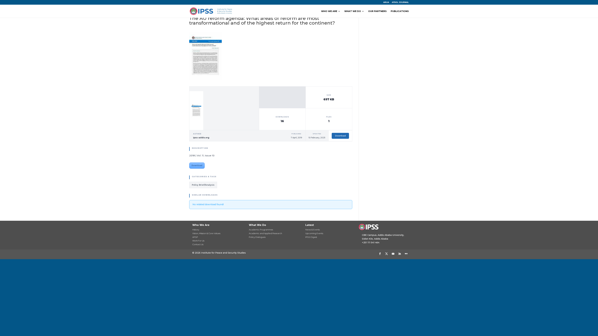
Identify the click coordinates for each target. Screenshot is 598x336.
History (195, 229)
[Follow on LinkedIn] (399, 253)
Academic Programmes (261, 229)
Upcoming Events (314, 233)
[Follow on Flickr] (406, 253)
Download (340, 135)
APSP (195, 237)
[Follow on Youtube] (393, 253)
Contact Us (197, 244)
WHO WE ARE (329, 11)
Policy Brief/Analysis (203, 185)
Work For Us (198, 240)
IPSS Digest (311, 237)
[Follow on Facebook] (380, 253)
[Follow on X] (386, 253)
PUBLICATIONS (400, 11)
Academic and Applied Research (265, 233)
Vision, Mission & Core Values (206, 233)
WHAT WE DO (352, 11)
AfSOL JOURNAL (400, 2)
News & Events (312, 229)
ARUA (386, 2)
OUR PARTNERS (377, 11)
